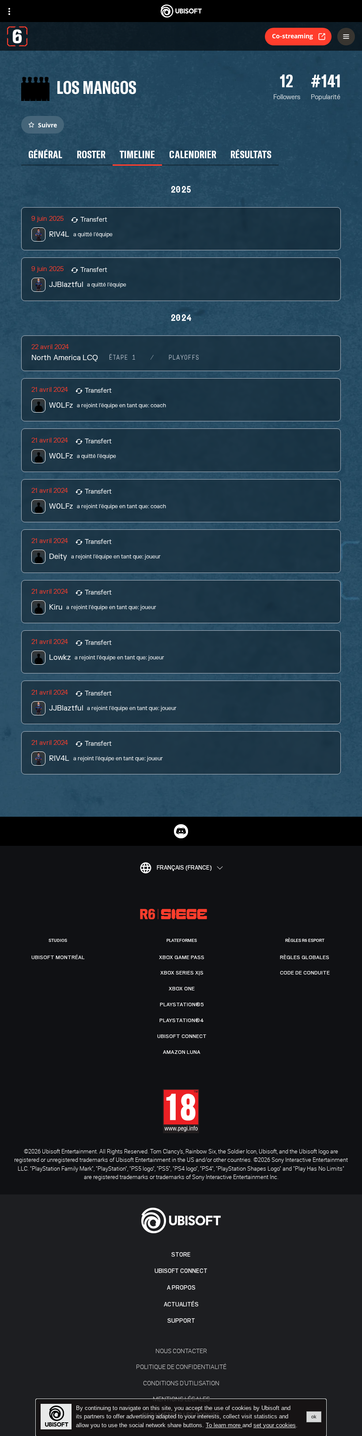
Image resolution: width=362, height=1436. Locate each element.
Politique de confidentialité (181, 1366)
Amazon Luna (181, 1052)
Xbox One (182, 989)
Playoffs (183, 357)
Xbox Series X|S (182, 973)
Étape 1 (122, 357)
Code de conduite (305, 973)
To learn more (224, 1425)
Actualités (181, 1304)
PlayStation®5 (182, 1004)
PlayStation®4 (181, 1020)
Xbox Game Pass (181, 957)
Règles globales (304, 957)
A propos (181, 1287)
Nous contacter (181, 1351)
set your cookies (274, 1425)
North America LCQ (64, 357)
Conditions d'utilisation (181, 1383)
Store (181, 1254)
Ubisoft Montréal (58, 957)
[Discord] (181, 831)
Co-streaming (292, 36)
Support (181, 1320)
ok (314, 1416)
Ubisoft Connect (181, 1271)
